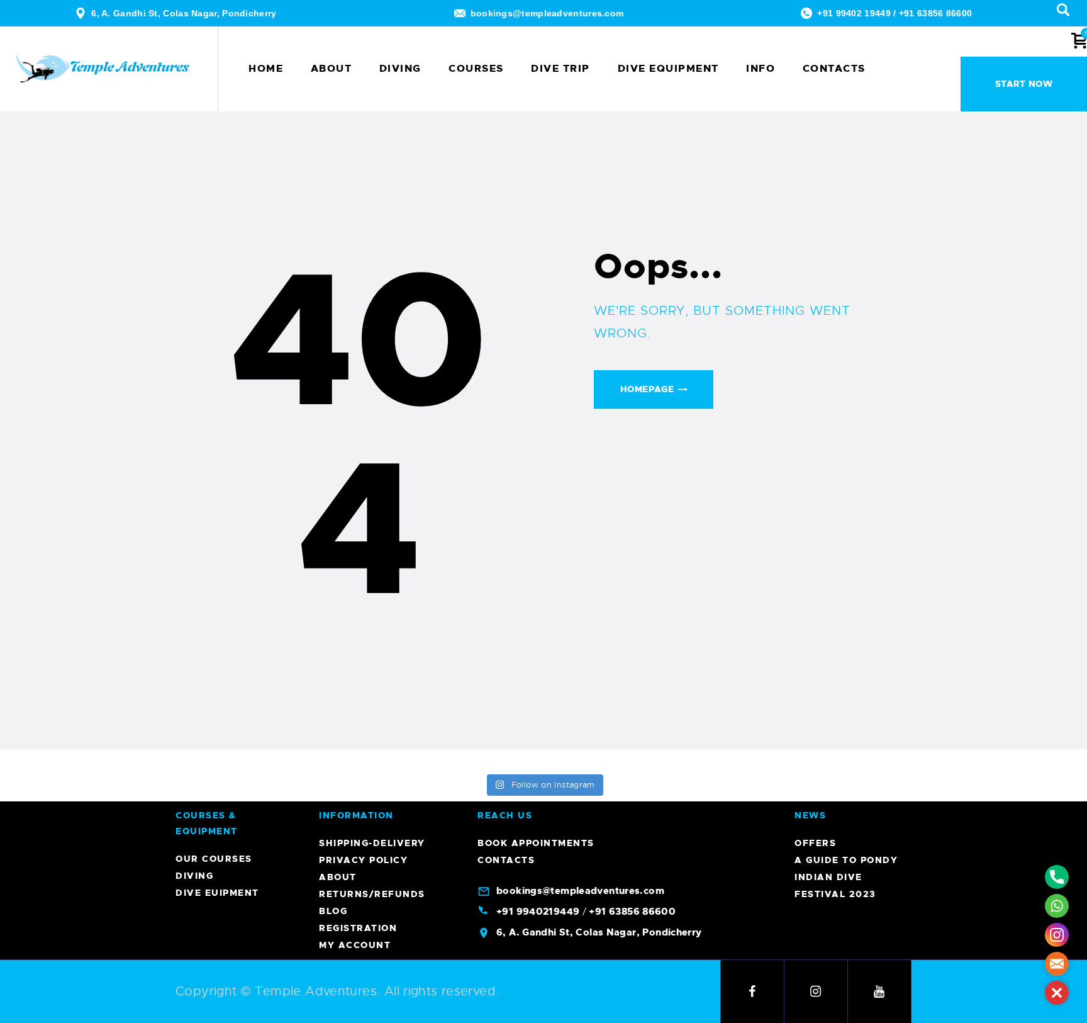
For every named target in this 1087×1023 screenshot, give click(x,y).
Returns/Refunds (372, 894)
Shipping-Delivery (372, 843)
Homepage (647, 389)
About (338, 877)
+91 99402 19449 (854, 13)
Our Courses (214, 858)
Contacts (506, 860)
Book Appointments (535, 843)
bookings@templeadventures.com (547, 13)
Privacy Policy (363, 860)
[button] (1057, 993)
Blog (333, 911)
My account (355, 945)
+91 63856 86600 (936, 13)
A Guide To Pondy (846, 860)
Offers (815, 843)
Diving (194, 875)
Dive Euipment (217, 892)
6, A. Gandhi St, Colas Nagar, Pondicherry (183, 13)
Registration (358, 928)
